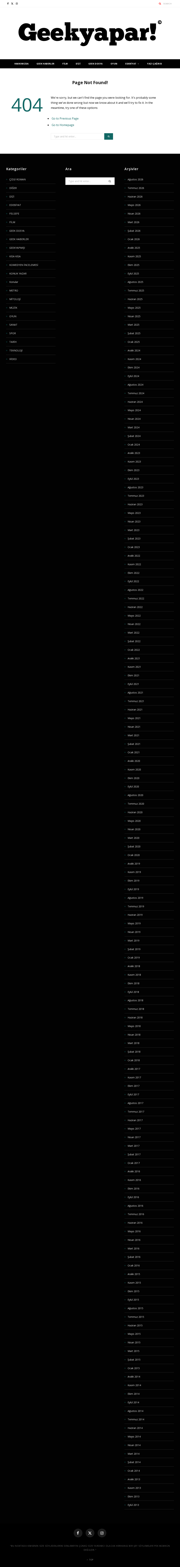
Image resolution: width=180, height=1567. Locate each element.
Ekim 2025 (133, 265)
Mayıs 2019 (134, 923)
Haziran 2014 (135, 1428)
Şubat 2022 (134, 641)
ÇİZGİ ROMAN (17, 179)
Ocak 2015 (134, 1368)
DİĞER (13, 188)
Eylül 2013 (133, 1505)
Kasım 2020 (134, 769)
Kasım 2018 (134, 974)
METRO (13, 290)
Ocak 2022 (134, 649)
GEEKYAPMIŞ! (17, 247)
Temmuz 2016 (136, 1214)
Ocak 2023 (134, 547)
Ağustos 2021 (135, 692)
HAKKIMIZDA (21, 63)
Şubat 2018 (134, 1051)
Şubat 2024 (134, 436)
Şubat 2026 (134, 230)
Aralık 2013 (134, 1479)
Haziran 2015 (135, 1325)
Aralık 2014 (134, 1376)
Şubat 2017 (134, 1154)
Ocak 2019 (134, 957)
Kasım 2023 (134, 461)
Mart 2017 (133, 1145)
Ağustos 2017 (135, 1103)
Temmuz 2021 (136, 701)
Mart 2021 (133, 735)
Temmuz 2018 (136, 1009)
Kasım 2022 (134, 564)
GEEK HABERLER (45, 63)
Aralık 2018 (134, 966)
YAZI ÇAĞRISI (154, 63)
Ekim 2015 (133, 1291)
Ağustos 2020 (135, 795)
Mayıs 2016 (134, 1231)
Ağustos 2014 (135, 1411)
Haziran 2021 (135, 709)
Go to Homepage (63, 125)
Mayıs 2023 (134, 513)
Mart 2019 (133, 940)
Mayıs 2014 (134, 1436)
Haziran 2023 (135, 504)
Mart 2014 (133, 1453)
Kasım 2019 (134, 872)
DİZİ (78, 63)
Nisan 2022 (134, 624)
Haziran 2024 (135, 401)
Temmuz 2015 (136, 1316)
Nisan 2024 (134, 418)
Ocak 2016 (134, 1265)
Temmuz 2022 (136, 598)
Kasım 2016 (134, 1180)
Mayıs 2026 (134, 205)
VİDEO (13, 359)
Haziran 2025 (135, 299)
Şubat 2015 (134, 1359)
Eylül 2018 (133, 992)
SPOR (12, 333)
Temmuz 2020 (136, 803)
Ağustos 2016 (135, 1205)
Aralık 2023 (134, 453)
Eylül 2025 (133, 273)
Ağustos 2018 (135, 1000)
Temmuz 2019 (136, 906)
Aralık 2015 (134, 1274)
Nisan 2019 (134, 932)
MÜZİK (13, 307)
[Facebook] (78, 1533)
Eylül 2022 (133, 581)
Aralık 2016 (134, 1171)
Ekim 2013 (133, 1496)
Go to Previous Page (65, 118)
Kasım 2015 (134, 1282)
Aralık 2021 (134, 658)
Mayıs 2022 (134, 615)
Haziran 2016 (135, 1222)
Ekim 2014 (133, 1393)
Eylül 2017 (133, 1094)
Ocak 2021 (134, 752)
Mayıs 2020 (134, 820)
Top (90, 1559)
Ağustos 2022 (135, 590)
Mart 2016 (133, 1248)
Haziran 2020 (135, 812)
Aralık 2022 (134, 555)
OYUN (114, 63)
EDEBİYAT (130, 63)
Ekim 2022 (133, 573)
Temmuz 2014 (136, 1419)
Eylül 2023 (133, 478)
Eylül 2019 (133, 889)
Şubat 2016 (134, 1257)
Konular (13, 282)
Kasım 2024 (134, 359)
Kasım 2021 (134, 666)
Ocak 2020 (134, 855)
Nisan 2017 (134, 1137)
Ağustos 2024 (135, 384)
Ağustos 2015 (135, 1308)
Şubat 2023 (134, 538)
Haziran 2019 (135, 914)
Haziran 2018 (135, 1017)
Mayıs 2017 (134, 1128)
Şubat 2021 (134, 744)
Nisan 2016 (134, 1240)
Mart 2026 (133, 222)
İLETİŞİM (90, 72)
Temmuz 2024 (136, 393)
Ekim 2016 (133, 1188)
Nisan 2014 (134, 1445)
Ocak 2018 (134, 1060)
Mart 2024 (133, 427)
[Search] (160, 3)
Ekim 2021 (133, 675)
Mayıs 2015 (134, 1333)
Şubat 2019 (134, 949)
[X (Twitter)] (90, 1533)
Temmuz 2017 (136, 1111)
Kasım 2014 (134, 1385)
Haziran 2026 (135, 196)
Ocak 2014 (134, 1470)
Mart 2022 (133, 632)
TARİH (13, 342)
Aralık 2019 (134, 863)
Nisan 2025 (134, 316)
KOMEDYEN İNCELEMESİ (23, 265)
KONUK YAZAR (18, 273)
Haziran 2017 (135, 1120)
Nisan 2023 (134, 521)
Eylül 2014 (133, 1402)
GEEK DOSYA (95, 63)
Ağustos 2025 (135, 282)
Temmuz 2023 (136, 495)
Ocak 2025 (134, 342)
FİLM (65, 63)
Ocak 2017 (134, 1163)
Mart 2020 (133, 837)
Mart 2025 (133, 324)
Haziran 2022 (135, 607)
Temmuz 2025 (136, 290)
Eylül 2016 (133, 1197)
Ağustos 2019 (135, 897)
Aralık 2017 (134, 1068)
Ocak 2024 (134, 444)
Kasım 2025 (134, 256)
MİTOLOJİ (15, 299)
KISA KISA (15, 256)
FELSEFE (14, 213)
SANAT (13, 324)
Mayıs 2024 (134, 410)
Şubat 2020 (134, 846)
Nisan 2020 (134, 829)
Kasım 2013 (134, 1488)
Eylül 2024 (133, 376)
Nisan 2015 (134, 1342)
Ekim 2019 (133, 880)
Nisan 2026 (134, 213)
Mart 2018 (133, 1043)
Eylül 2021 (133, 684)
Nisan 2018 (134, 1034)
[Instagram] (102, 1533)
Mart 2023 (133, 530)
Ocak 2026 (134, 239)
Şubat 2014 (134, 1462)
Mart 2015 (133, 1351)
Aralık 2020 (134, 761)
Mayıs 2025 (134, 307)
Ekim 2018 (133, 983)
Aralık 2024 (134, 350)
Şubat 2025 (134, 333)
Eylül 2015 (133, 1299)
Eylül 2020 (133, 786)
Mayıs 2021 (134, 718)
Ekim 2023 (133, 470)
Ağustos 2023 (135, 487)
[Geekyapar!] (90, 33)
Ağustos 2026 (135, 179)
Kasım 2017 (134, 1077)
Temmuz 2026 (136, 188)
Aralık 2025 (134, 247)
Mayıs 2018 (134, 1026)
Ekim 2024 (133, 367)
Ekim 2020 (133, 778)
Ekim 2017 (133, 1085)
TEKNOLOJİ (15, 350)
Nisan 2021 (134, 726)
